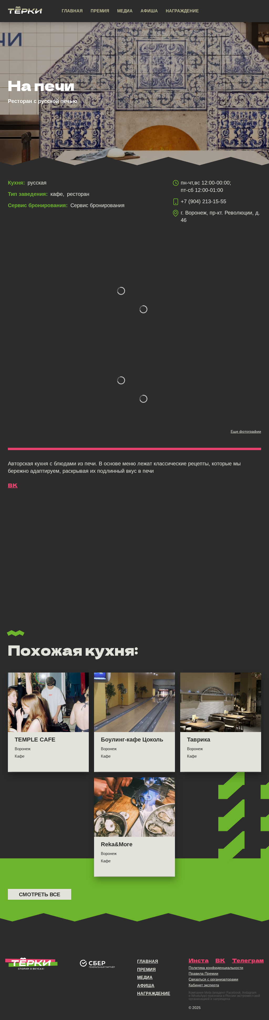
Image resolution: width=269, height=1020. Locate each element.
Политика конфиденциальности (216, 968)
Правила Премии (203, 973)
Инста (199, 960)
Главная (72, 11)
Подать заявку (232, 11)
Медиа (125, 11)
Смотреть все (39, 894)
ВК (13, 485)
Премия (100, 11)
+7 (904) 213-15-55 (203, 201)
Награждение (182, 11)
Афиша (149, 11)
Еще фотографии (246, 431)
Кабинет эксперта (204, 985)
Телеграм (248, 960)
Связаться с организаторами (213, 979)
